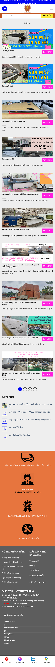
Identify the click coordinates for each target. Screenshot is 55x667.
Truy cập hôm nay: (11, 628)
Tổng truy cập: (9, 640)
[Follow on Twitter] (39, 582)
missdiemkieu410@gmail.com (20, 606)
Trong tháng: (9, 634)
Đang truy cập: (9, 621)
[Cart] (4, 8)
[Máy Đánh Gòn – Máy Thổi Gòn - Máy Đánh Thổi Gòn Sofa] (27, 8)
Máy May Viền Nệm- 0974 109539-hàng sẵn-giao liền (30, 420)
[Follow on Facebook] (31, 582)
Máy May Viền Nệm (16, 427)
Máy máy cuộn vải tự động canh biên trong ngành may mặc (31, 405)
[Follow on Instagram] (35, 582)
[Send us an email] (43, 582)
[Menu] (51, 8)
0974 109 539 (13, 601)
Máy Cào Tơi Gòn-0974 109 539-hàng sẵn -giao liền (29, 412)
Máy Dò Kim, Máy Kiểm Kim (19, 435)
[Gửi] (47, 16)
